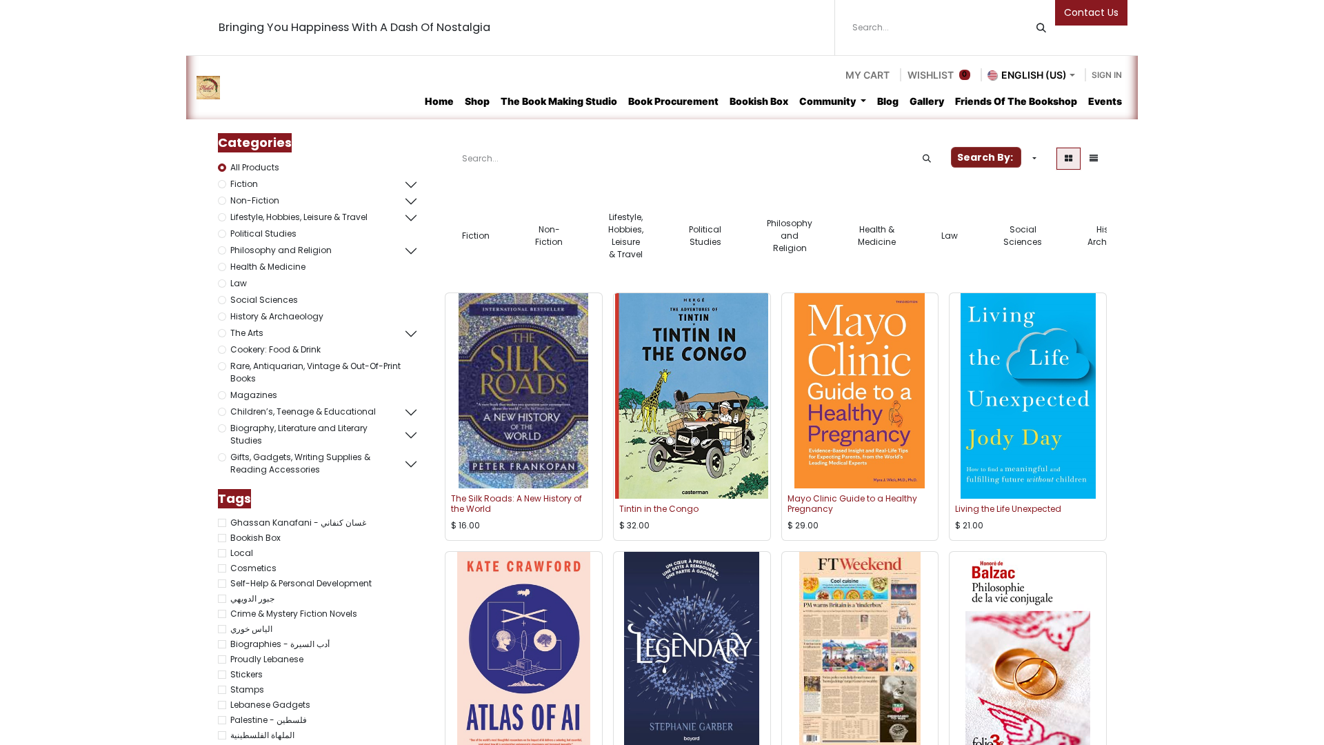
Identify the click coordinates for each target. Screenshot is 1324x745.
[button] (1033, 158)
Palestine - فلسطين (268, 720)
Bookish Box (255, 538)
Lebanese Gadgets (270, 705)
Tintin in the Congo (659, 509)
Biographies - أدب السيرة (280, 644)
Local (241, 553)
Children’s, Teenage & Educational (303, 411)
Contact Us (1091, 12)
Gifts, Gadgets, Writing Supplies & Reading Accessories (300, 463)
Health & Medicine (267, 266)
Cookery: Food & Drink (275, 349)
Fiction (244, 184)
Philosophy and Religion (281, 250)
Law (238, 283)
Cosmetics (253, 568)
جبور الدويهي (252, 598)
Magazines (253, 395)
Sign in (1107, 75)
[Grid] (1068, 158)
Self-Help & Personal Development (301, 583)
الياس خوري (251, 629)
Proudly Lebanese (266, 659)
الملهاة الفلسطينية (262, 735)
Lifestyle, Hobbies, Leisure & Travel (299, 217)
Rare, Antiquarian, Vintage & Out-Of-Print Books (315, 372)
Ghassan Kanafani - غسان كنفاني (298, 522)
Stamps (247, 689)
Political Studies (263, 233)
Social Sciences (264, 300)
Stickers (246, 674)
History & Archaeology (276, 316)
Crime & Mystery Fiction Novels (293, 613)
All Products (254, 167)
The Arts (246, 333)
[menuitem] (439, 101)
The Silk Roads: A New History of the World (516, 503)
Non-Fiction (254, 200)
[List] (1094, 158)
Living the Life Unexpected (1008, 509)
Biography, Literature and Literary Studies (299, 434)
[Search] (1041, 27)
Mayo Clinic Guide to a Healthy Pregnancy (852, 503)
